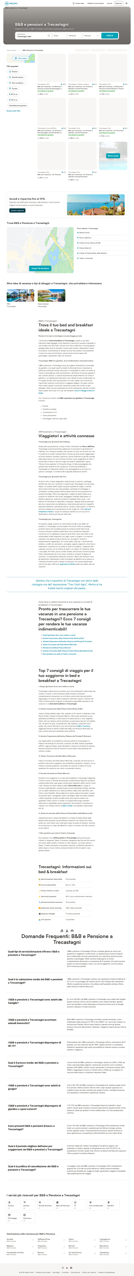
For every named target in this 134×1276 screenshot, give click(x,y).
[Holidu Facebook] (71, 1268)
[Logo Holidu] (15, 3)
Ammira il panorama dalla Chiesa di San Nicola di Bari (63, 638)
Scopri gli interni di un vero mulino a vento (59, 635)
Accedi (109, 3)
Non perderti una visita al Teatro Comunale (59, 654)
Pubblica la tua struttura (96, 3)
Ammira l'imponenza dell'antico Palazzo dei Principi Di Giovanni (67, 641)
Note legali (56, 1272)
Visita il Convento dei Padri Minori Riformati (60, 645)
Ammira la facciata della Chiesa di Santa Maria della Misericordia (68, 651)
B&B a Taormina (83, 726)
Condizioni (65, 1272)
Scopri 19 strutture (40, 268)
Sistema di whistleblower (106, 1272)
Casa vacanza (11, 50)
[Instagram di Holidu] (63, 1268)
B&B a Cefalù (67, 806)
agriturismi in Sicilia (67, 564)
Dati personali (75, 1272)
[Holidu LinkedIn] (67, 1268)
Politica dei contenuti (89, 1272)
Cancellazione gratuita (17, 105)
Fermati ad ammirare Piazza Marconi (57, 648)
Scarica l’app (79, 3)
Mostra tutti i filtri (13, 111)
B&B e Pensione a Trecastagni (33, 50)
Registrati (118, 3)
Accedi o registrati (17, 210)
